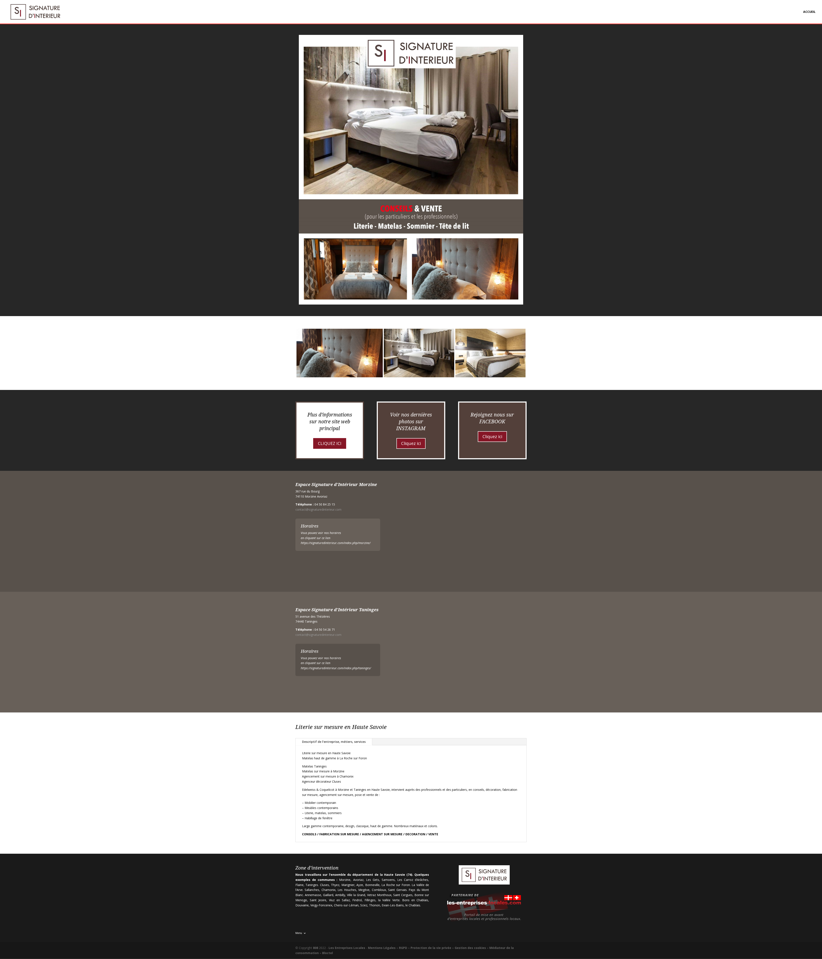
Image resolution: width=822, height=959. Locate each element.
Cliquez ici (411, 443)
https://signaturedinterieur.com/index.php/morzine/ (336, 543)
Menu (298, 933)
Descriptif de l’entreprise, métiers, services (334, 742)
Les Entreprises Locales (347, 948)
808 (315, 948)
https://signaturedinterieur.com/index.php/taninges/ (336, 668)
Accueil (809, 12)
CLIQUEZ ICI (329, 443)
